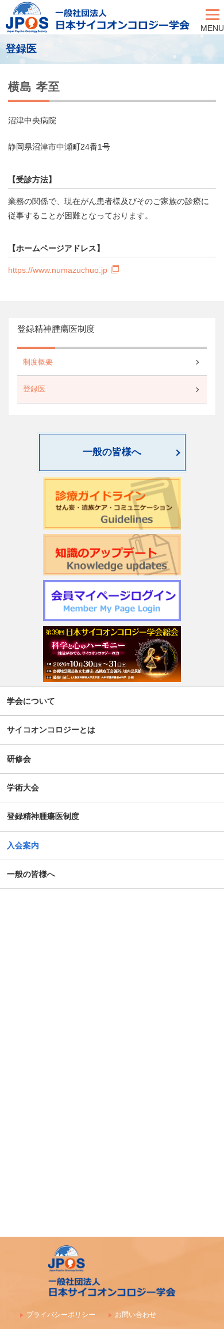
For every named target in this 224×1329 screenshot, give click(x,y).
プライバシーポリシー (60, 1315)
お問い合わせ (135, 1315)
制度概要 (38, 362)
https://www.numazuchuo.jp (57, 270)
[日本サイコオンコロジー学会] (100, 17)
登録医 (34, 389)
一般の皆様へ (112, 451)
